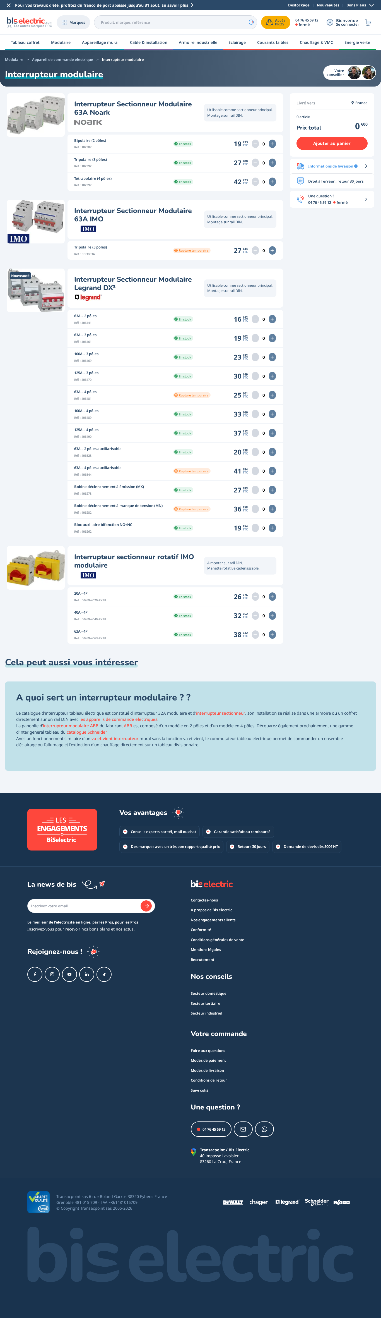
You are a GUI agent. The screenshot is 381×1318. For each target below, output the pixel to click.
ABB (128, 725)
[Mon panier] (368, 22)
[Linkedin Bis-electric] (86, 974)
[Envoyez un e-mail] (243, 1129)
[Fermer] (9, 5)
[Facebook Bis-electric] (34, 974)
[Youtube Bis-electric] (69, 974)
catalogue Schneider (87, 732)
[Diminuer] (255, 144)
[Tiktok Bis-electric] (104, 974)
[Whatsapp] (264, 1129)
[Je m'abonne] (146, 906)
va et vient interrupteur (114, 738)
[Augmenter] (272, 144)
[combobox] (175, 22)
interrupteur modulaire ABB (70, 725)
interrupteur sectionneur (220, 713)
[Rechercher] (251, 22)
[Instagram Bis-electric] (52, 974)
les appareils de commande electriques (118, 719)
